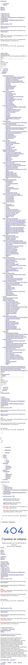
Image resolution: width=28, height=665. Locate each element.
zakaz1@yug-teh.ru (5, 30)
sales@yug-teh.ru (5, 26)
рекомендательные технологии (8, 635)
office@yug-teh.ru (5, 24)
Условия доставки (5, 563)
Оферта (2, 631)
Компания (3, 554)
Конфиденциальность (6, 630)
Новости (5, 4)
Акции (2, 550)
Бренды (2, 551)
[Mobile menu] (2, 391)
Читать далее (16, 648)
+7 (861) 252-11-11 (5, 13)
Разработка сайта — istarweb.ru (8, 659)
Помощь (3, 559)
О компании (6, 3)
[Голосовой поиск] (2, 65)
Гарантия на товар (5, 564)
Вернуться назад (11, 546)
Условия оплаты (4, 561)
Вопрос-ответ (4, 565)
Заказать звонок (4, 21)
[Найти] (5, 65)
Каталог (2, 547)
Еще (7, 90)
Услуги (2, 552)
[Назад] (7, 459)
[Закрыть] (1, 442)
